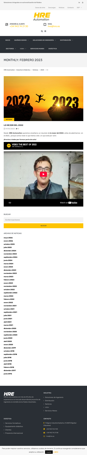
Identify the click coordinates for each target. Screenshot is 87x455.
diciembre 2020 (10, 328)
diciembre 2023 (10, 270)
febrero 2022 (9, 299)
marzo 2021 (8, 325)
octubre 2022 (9, 290)
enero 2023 (8, 283)
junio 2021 (8, 319)
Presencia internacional (14, 433)
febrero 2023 (9, 280)
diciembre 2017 (10, 370)
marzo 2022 (8, 296)
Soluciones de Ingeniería (43, 40)
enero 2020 (8, 345)
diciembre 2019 (10, 348)
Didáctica (52, 49)
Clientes (8, 430)
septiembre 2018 (10, 354)
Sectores (10, 49)
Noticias (61, 7)
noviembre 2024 (10, 254)
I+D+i (22, 49)
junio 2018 (8, 361)
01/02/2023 (10, 129)
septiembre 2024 (10, 257)
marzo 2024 (8, 264)
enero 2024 (8, 267)
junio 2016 (8, 374)
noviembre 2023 (10, 273)
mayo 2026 (8, 238)
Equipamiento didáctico (14, 426)
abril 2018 (7, 364)
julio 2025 (8, 247)
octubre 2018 (9, 351)
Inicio (7, 40)
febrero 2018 (9, 367)
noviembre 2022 (10, 286)
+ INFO (55, 452)
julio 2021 (7, 315)
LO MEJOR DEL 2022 (13, 125)
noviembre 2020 (10, 332)
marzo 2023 (8, 277)
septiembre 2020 (10, 335)
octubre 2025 (9, 244)
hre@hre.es (54, 26)
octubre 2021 (9, 309)
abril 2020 (8, 341)
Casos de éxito (40, 7)
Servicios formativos (13, 423)
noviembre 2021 (10, 306)
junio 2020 (8, 338)
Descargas (52, 7)
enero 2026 (8, 241)
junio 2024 (8, 260)
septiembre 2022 (10, 293)
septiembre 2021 (10, 312)
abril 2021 (7, 322)
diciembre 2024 (10, 251)
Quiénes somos (20, 40)
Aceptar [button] (48, 452)
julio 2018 (7, 357)
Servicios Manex (37, 49)
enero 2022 (8, 302)
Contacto (70, 7)
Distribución (65, 40)
